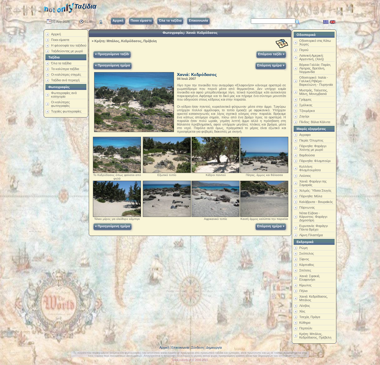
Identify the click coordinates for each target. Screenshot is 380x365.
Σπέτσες (305, 270)
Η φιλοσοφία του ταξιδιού (68, 45)
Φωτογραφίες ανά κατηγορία (64, 94)
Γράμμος (305, 99)
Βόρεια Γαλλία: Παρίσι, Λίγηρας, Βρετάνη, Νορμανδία (315, 68)
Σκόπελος (306, 253)
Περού (303, 50)
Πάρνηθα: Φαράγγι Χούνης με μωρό (312, 147)
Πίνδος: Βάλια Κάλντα (314, 122)
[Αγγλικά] (333, 21)
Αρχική (56, 34)
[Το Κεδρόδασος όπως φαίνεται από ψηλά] (117, 153)
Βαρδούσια (307, 155)
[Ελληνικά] (326, 21)
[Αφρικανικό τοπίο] (215, 197)
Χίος (302, 311)
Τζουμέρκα (307, 110)
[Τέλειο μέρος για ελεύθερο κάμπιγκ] (117, 197)
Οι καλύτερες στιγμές (66, 74)
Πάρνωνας (307, 207)
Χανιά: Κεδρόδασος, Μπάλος (313, 298)
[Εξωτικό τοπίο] (167, 153)
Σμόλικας (305, 105)
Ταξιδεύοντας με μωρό (67, 51)
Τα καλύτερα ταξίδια (65, 69)
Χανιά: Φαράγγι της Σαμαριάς (313, 183)
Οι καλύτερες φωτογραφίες (60, 103)
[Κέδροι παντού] (215, 153)
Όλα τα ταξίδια (61, 63)
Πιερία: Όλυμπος (311, 140)
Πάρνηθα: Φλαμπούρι (314, 161)
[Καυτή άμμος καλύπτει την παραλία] (264, 197)
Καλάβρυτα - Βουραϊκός (316, 202)
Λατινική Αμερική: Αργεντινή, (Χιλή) (311, 57)
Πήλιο (303, 291)
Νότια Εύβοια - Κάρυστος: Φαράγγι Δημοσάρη (313, 216)
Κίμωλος (305, 285)
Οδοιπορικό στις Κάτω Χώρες (315, 42)
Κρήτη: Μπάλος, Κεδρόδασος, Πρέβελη (125, 41)
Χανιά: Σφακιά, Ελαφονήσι (309, 277)
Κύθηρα (304, 322)
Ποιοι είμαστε (60, 40)
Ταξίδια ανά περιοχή (65, 80)
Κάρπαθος (306, 264)
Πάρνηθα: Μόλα (310, 196)
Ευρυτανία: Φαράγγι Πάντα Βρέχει (313, 227)
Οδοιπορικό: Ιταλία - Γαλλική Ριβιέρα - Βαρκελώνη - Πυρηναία (316, 81)
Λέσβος (304, 305)
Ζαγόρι (304, 116)
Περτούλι (305, 328)
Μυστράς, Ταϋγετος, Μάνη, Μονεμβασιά (313, 92)
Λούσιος (305, 175)
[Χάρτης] (282, 43)
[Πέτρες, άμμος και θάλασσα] (264, 153)
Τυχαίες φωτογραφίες (66, 111)
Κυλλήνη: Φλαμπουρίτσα (310, 168)
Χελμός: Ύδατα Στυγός (315, 190)
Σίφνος (304, 259)
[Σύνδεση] (101, 21)
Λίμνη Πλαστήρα (311, 235)
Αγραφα (305, 135)
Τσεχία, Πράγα (309, 317)
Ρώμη (303, 248)
